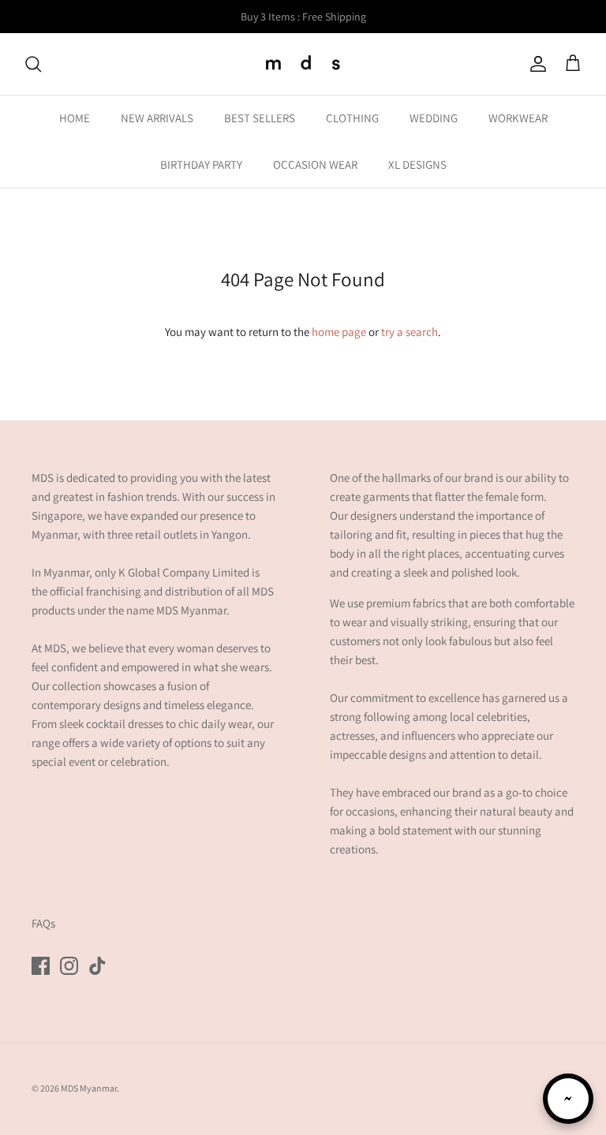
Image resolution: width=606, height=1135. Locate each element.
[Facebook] (41, 966)
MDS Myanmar (89, 1088)
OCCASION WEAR (315, 164)
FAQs (43, 923)
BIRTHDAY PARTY (201, 164)
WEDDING (434, 117)
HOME (74, 117)
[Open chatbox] (568, 1098)
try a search (409, 331)
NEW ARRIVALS (157, 117)
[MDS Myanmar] (303, 64)
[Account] (535, 63)
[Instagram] (69, 966)
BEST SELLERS (259, 117)
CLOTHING (352, 117)
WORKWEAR (518, 117)
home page (339, 331)
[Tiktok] (97, 966)
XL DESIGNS (417, 164)
